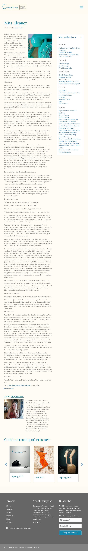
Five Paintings (64, 64)
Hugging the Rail (65, 77)
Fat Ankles (62, 91)
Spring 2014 (66, 477)
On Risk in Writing (65, 52)
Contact (9, 522)
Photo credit (9, 389)
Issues (8, 512)
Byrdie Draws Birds (66, 75)
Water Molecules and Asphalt (69, 84)
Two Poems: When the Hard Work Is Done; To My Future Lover (69, 145)
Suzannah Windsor (17, 548)
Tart (60, 102)
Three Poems (64, 115)
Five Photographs (65, 68)
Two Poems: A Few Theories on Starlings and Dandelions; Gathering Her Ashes (69, 126)
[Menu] (81, 7)
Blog (8, 519)
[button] (81, 37)
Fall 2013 (40, 477)
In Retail (62, 97)
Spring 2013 (17, 476)
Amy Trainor (18, 28)
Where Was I (63, 104)
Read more (37, 522)
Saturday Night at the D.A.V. (69, 81)
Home (8, 506)
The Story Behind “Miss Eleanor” (19, 385)
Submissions (10, 516)
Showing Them (64, 99)
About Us (9, 509)
